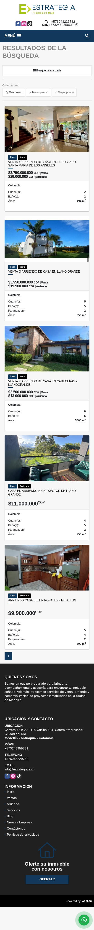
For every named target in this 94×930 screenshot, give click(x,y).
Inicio (10, 791)
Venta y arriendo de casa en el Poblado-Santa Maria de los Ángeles (42, 163)
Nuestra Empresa (19, 822)
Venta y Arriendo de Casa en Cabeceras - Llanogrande (42, 383)
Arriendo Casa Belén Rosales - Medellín (42, 600)
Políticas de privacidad (23, 834)
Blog (10, 816)
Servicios (13, 810)
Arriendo (13, 804)
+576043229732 (63, 21)
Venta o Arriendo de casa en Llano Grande (44, 271)
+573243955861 (61, 25)
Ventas (12, 798)
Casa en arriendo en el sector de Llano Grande (42, 492)
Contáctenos (16, 828)
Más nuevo (15, 92)
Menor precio (39, 92)
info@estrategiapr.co (19, 769)
